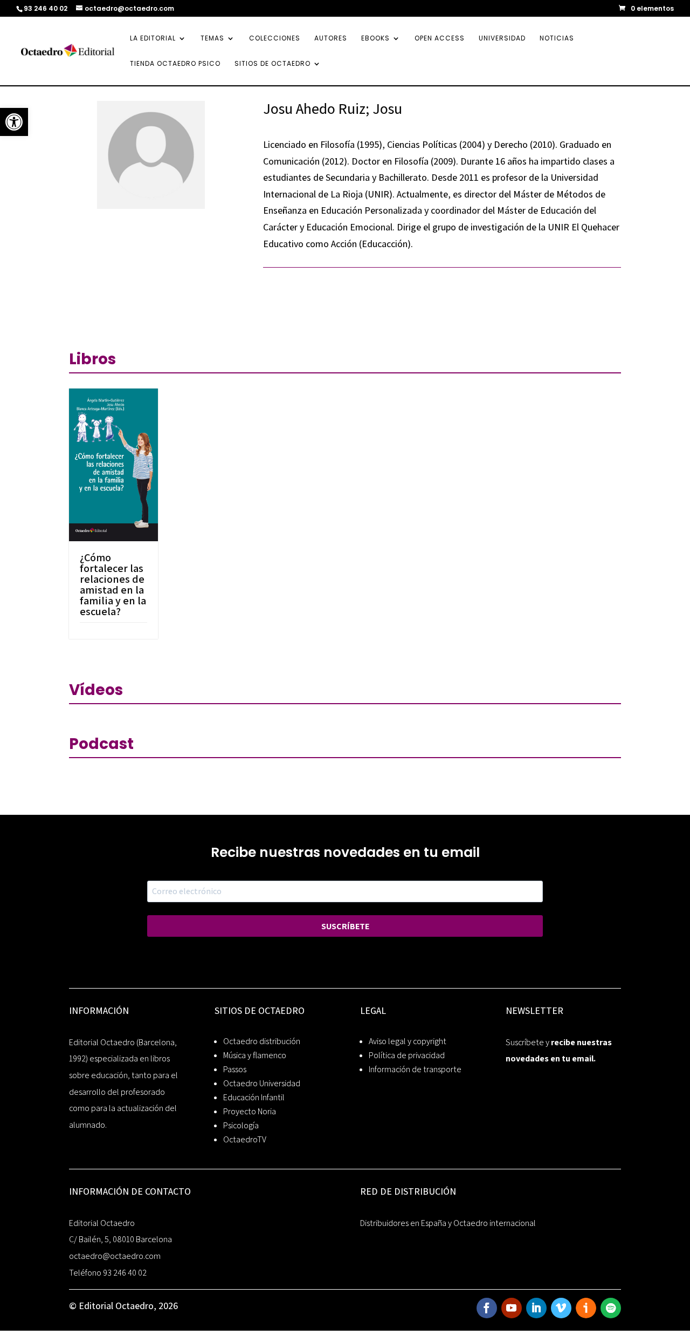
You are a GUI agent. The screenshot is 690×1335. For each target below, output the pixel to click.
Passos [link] (234, 1069)
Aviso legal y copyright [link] (407, 1041)
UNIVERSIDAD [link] (502, 39)
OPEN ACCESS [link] (440, 39)
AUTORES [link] (330, 39)
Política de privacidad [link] (407, 1055)
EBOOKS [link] (375, 39)
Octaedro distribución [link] (261, 1041)
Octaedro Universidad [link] (261, 1083)
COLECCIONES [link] (274, 39)
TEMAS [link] (212, 39)
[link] (14, 122)
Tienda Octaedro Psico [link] (175, 64)
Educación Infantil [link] (254, 1097)
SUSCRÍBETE (345, 926)
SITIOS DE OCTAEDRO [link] (272, 64)
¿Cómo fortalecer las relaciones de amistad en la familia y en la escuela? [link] (113, 584)
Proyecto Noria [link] (249, 1111)
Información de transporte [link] (415, 1069)
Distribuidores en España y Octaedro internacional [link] (448, 1223)
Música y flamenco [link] (254, 1055)
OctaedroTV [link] (244, 1139)
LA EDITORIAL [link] (153, 39)
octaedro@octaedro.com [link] (115, 1256)
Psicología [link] (241, 1125)
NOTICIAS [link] (557, 39)
